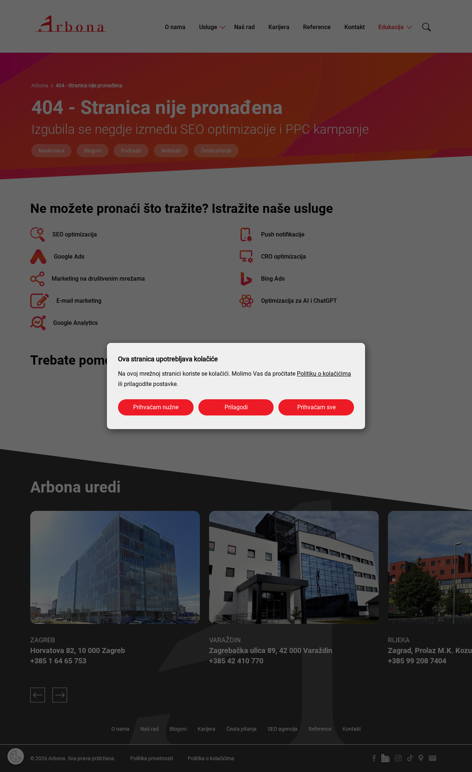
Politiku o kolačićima (324, 373)
